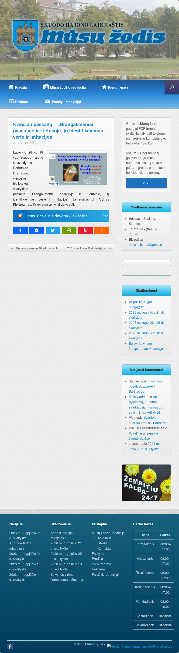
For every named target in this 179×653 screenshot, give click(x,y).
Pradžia (97, 558)
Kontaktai (104, 548)
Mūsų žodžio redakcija (108, 532)
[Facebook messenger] (36, 230)
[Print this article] (69, 230)
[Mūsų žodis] (89, 35)
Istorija (102, 543)
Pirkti (146, 183)
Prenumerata (101, 564)
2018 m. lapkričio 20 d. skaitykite (88, 247)
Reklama (98, 569)
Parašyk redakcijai (105, 574)
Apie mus (104, 538)
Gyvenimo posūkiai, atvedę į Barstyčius (146, 386)
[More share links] (101, 230)
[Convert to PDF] (85, 230)
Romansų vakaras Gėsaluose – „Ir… (35, 247)
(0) (36, 142)
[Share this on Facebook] (20, 230)
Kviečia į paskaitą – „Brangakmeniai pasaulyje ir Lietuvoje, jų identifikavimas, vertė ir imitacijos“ (58, 130)
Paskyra (98, 553)
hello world (137, 396)
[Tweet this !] (53, 230)
